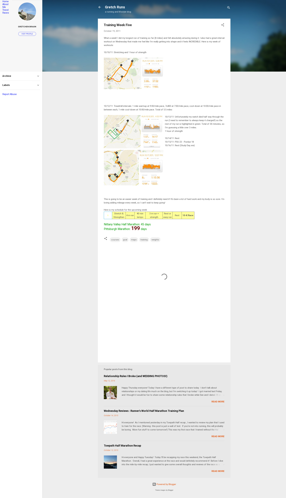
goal (125, 239)
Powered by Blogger (166, 484)
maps (134, 239)
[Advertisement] (164, 335)
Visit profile (27, 34)
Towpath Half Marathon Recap (122, 445)
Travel (5, 10)
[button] (222, 25)
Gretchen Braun (27, 26)
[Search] (228, 8)
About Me (5, 6)
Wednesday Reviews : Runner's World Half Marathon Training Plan (144, 410)
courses (115, 239)
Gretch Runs (115, 7)
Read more (218, 401)
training (144, 239)
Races (5, 12)
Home (5, 1)
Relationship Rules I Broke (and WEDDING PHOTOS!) (135, 376)
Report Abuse (9, 94)
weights (155, 239)
